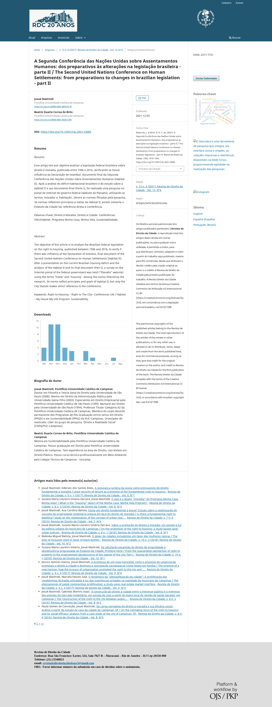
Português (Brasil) (204, 225)
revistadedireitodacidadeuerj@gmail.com (68, 663)
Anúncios (63, 37)
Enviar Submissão (206, 78)
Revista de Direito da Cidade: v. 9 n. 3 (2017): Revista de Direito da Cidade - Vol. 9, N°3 (110, 586)
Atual (32, 37)
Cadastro (226, 2)
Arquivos (46, 37)
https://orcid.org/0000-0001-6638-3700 (53, 120)
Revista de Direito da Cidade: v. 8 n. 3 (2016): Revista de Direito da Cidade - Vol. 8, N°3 (108, 504)
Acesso (239, 2)
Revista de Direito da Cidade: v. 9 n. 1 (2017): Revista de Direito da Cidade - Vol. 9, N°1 (111, 493)
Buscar (236, 37)
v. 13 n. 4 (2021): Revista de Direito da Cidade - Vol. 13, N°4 (91, 50)
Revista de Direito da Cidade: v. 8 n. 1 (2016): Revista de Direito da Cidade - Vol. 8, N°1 (115, 532)
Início (37, 50)
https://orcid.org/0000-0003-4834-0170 (53, 106)
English (198, 213)
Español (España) (204, 219)
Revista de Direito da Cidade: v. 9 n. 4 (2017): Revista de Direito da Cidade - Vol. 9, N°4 (107, 571)
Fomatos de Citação (149, 168)
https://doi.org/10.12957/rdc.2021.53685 (66, 131)
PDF (143, 98)
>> (42, 623)
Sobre (79, 37)
